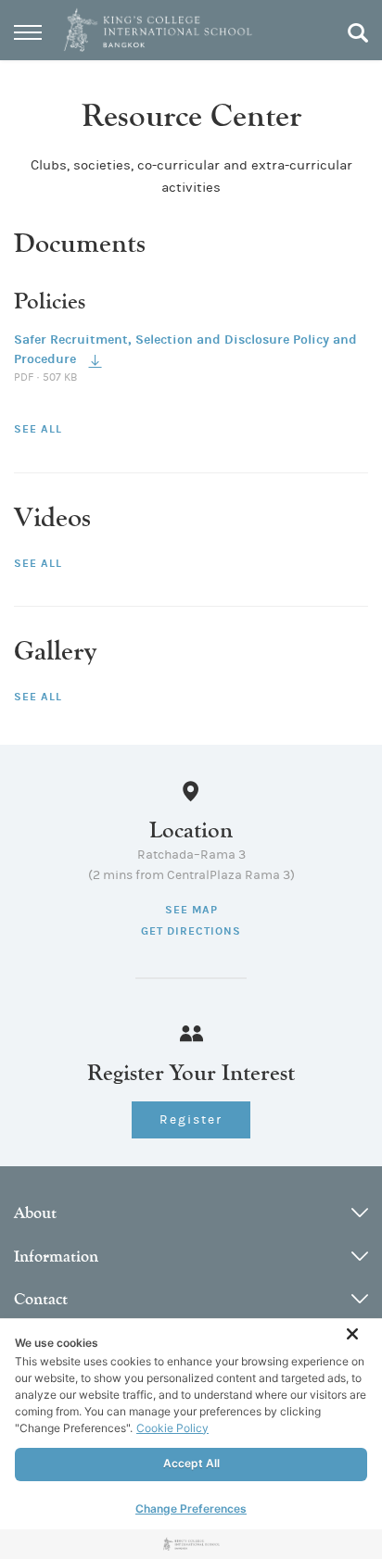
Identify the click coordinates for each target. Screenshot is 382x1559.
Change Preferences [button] (191, 1508)
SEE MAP (191, 909)
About (35, 1213)
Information (56, 1256)
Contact (41, 1299)
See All (38, 428)
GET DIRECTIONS (191, 930)
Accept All (191, 1463)
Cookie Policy (172, 1428)
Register (191, 1120)
